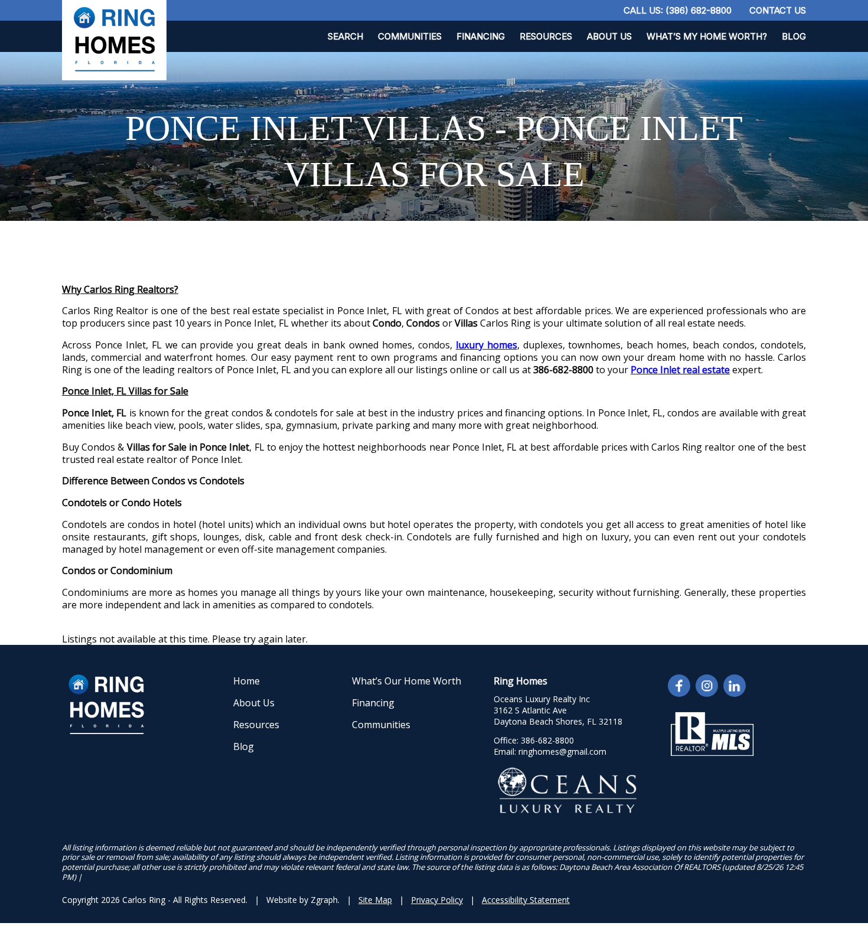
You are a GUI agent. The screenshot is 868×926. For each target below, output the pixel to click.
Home (246, 680)
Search (345, 36)
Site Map (375, 899)
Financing (480, 36)
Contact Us (777, 10)
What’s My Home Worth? (707, 36)
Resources (546, 36)
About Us (609, 36)
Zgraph (324, 899)
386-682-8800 (547, 740)
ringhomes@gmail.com (562, 751)
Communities (410, 36)
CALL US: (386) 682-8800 (678, 10)
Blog (794, 36)
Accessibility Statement (526, 899)
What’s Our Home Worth (406, 680)
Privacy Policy (437, 899)
